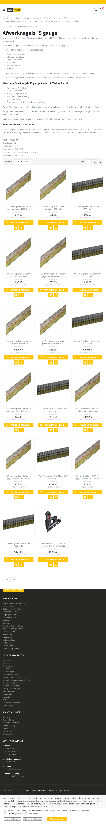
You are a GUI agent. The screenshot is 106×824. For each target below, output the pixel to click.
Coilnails (6, 663)
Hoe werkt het (8, 720)
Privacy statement (10, 731)
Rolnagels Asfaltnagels (12, 688)
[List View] (100, 162)
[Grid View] (95, 162)
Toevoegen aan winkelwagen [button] (20, 223)
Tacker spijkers (8, 705)
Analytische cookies (80, 810)
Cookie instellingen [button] (12, 819)
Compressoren (9, 666)
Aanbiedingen (8, 671)
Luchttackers (8, 643)
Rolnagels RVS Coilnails (12, 677)
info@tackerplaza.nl (13, 769)
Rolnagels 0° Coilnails (11, 686)
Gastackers (7, 623)
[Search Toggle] (96, 9)
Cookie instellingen (64, 790)
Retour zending (9, 725)
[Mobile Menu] (4, 9)
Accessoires (7, 669)
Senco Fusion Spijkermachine (14, 603)
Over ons (6, 717)
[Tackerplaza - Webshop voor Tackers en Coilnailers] (14, 10)
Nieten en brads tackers (12, 609)
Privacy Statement (49, 790)
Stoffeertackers (9, 640)
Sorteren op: (8, 162)
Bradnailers (7, 637)
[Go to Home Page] (3, 26)
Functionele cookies (39, 810)
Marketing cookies (15, 813)
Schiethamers (8, 646)
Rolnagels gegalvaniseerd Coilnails (16, 680)
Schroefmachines (10, 617)
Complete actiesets (10, 674)
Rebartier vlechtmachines (13, 626)
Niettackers (7, 620)
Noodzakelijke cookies (16, 810)
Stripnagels (7, 694)
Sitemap (26, 790)
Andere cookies (34, 813)
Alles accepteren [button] (56, 819)
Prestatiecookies (59, 810)
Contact (6, 728)
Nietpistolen (7, 634)
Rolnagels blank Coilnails (12, 683)
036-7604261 (10, 761)
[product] (18, 185)
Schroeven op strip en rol (13, 703)
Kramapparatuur (9, 632)
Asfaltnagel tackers (10, 612)
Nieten (5, 700)
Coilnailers (7, 660)
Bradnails (6, 697)
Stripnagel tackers (10, 615)
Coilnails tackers (9, 606)
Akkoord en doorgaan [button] (32, 819)
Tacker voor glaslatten (11, 648)
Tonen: (81, 162)
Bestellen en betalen (11, 723)
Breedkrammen (9, 691)
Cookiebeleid (8, 734)
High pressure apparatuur (13, 629)
